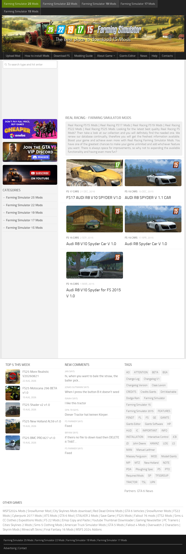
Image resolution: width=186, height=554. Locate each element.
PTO (167, 469)
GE (154, 417)
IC (137, 430)
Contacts (167, 55)
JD (127, 443)
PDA (128, 469)
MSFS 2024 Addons (89, 529)
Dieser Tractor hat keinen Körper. (86, 414)
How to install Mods (37, 55)
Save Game (107, 515)
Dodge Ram (133, 398)
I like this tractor (75, 403)
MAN (129, 449)
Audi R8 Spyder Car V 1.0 (146, 243)
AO (128, 372)
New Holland (151, 462)
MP (128, 462)
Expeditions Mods (30, 520)
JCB (175, 437)
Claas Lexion (159, 385)
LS (173, 443)
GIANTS (164, 417)
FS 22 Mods (52, 520)
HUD (129, 430)
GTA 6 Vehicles (134, 511)
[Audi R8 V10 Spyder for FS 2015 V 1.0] (94, 265)
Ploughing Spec (144, 469)
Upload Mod (13, 55)
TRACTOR (131, 482)
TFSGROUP (161, 475)
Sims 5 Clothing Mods (48, 525)
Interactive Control (158, 437)
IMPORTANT (150, 430)
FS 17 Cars (72, 191)
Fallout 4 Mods (135, 525)
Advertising (10, 548)
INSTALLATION (134, 437)
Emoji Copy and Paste (76, 520)
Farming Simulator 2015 (139, 411)
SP (149, 475)
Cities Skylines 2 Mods (17, 525)
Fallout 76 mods (144, 515)
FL (140, 417)
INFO (164, 430)
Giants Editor (128, 55)
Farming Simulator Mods (21, 3)
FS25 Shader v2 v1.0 (36, 405)
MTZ (137, 462)
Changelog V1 (151, 379)
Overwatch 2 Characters (163, 525)
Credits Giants (148, 391)
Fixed (68, 426)
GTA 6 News (145, 491)
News (143, 55)
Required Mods (135, 475)
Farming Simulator (154, 398)
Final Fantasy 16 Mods (59, 529)
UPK (152, 482)
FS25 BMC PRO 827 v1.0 (39, 438)
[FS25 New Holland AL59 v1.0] (12, 426)
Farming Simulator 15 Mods (24, 227)
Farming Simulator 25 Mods (18, 540)
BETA (155, 372)
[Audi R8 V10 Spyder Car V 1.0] (94, 219)
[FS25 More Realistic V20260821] (12, 376)
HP (169, 424)
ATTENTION (141, 372)
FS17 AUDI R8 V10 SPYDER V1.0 (93, 197)
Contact (22, 548)
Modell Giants (169, 456)
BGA (165, 372)
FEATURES (164, 411)
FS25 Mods (124, 515)
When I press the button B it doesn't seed (92, 392)
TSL (144, 482)
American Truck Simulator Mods (85, 525)
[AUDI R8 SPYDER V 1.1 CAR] (153, 172)
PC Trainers (170, 520)
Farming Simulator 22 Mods (24, 205)
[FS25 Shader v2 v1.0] (12, 409)
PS (159, 469)
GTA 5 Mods (116, 525)
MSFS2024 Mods (14, 511)
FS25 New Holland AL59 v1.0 (42, 421)
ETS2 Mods (164, 515)
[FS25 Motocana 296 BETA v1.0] (12, 393)
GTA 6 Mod (66, 515)
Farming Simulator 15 (138, 404)
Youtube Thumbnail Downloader (113, 520)
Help (154, 55)
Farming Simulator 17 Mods (24, 220)
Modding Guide (83, 55)
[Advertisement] (123, 86)
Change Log (133, 379)
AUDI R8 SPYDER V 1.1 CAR (148, 197)
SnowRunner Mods (158, 511)
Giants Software (154, 424)
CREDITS (131, 391)
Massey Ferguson (136, 456)
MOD (154, 456)
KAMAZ (154, 443)
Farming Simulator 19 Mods (24, 212)
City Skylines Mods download (72, 511)
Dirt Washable (168, 391)
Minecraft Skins (32, 529)
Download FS (62, 55)
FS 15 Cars (131, 191)
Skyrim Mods (11, 529)
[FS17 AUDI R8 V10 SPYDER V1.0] (94, 172)
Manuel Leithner (145, 449)
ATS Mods (50, 515)
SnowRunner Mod (39, 511)
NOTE (166, 462)
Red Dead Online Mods (108, 511)
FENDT (130, 417)
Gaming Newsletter (148, 520)
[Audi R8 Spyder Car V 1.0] (153, 219)
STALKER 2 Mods (87, 515)
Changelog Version (136, 385)
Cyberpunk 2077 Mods (27, 515)
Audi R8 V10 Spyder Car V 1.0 (91, 243)
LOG (165, 443)
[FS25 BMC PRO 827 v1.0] (12, 442)
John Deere (139, 443)
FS (147, 417)
